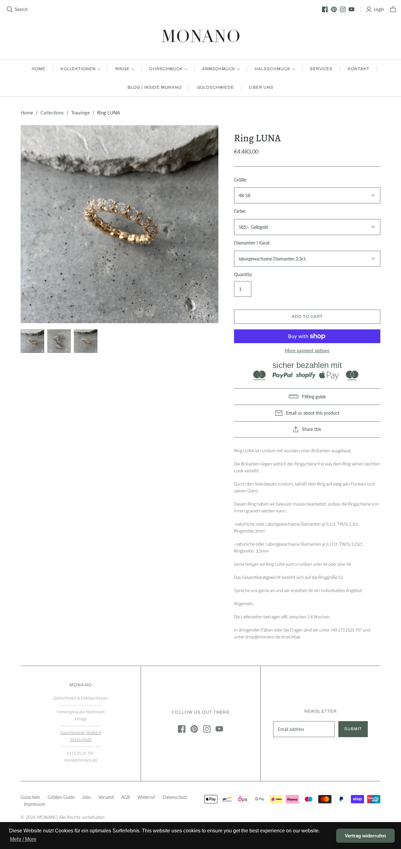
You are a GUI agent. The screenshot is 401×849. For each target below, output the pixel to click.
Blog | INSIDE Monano (155, 87)
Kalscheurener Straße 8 (80, 733)
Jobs (86, 797)
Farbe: (240, 211)
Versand (106, 797)
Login (379, 9)
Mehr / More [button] (23, 839)
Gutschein (30, 797)
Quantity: (243, 274)
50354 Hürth (80, 739)
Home (38, 69)
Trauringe (80, 112)
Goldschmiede (215, 87)
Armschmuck (218, 69)
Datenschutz (175, 797)
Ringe (122, 69)
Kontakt (358, 69)
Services (321, 69)
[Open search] (10, 9)
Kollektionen (78, 69)
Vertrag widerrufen (365, 835)
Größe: (240, 179)
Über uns (261, 87)
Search (21, 9)
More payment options (307, 350)
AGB (125, 797)
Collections (52, 112)
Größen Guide (61, 797)
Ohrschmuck (165, 69)
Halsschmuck (272, 69)
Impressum (34, 804)
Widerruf (146, 797)
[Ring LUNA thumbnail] (32, 341)
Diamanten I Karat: (252, 242)
